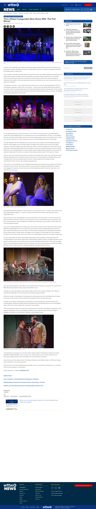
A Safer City (69, 129)
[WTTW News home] (9, 9)
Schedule (23, 507)
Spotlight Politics (70, 146)
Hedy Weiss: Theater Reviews (13, 16)
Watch (24, 9)
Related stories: (8, 376)
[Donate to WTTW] (47, 507)
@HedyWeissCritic (24, 370)
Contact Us (37, 493)
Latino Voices (69, 144)
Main (18, 9)
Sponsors (37, 499)
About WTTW (32, 507)
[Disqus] (33, 428)
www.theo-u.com (27, 355)
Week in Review (70, 148)
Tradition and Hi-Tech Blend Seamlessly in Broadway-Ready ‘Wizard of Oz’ (23, 386)
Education (26, 13)
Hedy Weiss (6, 23)
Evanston (6, 392)
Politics (34, 13)
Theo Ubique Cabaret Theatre (25, 396)
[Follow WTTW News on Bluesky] (91, 9)
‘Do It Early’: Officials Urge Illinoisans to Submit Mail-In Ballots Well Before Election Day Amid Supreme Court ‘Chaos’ (73, 53)
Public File (68, 507)
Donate (88, 5)
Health (31, 13)
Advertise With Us (39, 497)
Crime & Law (20, 13)
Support (37, 507)
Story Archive (34, 9)
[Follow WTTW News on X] (85, 9)
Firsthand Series (70, 139)
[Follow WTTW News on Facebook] (82, 9)
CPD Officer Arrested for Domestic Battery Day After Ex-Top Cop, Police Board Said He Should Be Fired (73, 32)
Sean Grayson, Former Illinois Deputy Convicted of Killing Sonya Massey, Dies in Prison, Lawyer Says (74, 46)
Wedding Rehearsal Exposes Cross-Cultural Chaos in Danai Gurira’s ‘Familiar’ (24, 382)
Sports (47, 13)
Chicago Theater (14, 396)
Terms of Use (63, 507)
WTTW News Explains (72, 150)
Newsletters (77, 9)
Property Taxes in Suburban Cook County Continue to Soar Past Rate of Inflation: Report (74, 38)
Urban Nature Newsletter (56, 495)
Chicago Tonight (70, 137)
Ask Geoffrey (69, 133)
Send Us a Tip (38, 495)
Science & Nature (41, 13)
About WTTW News (39, 491)
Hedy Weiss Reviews (71, 141)
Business (15, 13)
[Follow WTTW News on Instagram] (88, 9)
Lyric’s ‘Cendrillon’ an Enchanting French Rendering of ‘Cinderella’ (21, 379)
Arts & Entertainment (8, 13)
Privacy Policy (57, 507)
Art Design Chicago (71, 131)
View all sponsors (78, 104)
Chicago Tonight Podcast (56, 491)
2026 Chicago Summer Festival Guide (73, 24)
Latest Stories (22, 487)
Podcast (69, 9)
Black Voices (69, 135)
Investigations (69, 142)
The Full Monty (33, 133)
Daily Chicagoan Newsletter (57, 493)
